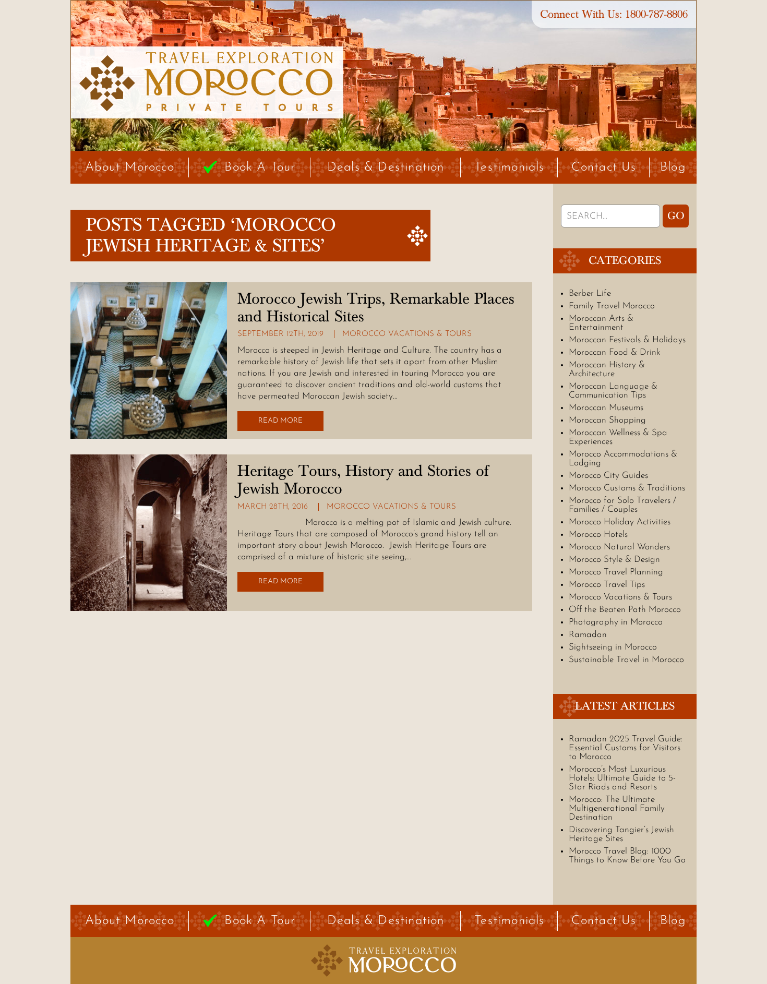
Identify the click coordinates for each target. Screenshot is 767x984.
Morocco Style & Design (614, 559)
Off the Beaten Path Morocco (625, 609)
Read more (280, 421)
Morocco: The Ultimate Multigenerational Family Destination (617, 808)
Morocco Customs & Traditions (627, 488)
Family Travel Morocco (612, 306)
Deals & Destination (386, 167)
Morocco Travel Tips (607, 584)
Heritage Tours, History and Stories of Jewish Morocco (362, 480)
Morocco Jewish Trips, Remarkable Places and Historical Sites (375, 308)
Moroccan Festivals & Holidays (627, 339)
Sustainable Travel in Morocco (626, 659)
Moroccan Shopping (607, 420)
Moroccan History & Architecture (607, 369)
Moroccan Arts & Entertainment (601, 323)
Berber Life (590, 293)
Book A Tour (259, 167)
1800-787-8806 (656, 14)
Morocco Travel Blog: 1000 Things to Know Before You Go (627, 856)
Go (676, 216)
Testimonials (509, 167)
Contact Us (604, 167)
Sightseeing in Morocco (613, 647)
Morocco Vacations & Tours (407, 334)
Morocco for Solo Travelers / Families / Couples (622, 505)
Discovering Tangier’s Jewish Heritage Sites (621, 834)
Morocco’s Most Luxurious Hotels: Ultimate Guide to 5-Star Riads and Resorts (622, 778)
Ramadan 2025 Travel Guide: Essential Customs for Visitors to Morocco (625, 748)
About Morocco (129, 167)
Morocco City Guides (608, 475)
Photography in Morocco (616, 622)
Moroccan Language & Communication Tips (613, 391)
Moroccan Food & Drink (615, 352)
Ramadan (588, 634)
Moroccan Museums (606, 407)
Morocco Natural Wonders (619, 547)
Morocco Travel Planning (616, 572)
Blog (673, 167)
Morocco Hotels (598, 534)
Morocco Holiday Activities (619, 522)
